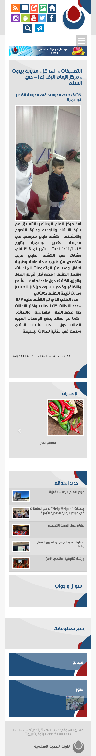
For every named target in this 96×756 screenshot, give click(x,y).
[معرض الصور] (43, 11)
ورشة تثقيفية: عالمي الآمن (65, 559)
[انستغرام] (15, 21)
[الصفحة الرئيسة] (52, 11)
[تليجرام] (39, 31)
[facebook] (51, 21)
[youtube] (34, 21)
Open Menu (81, 40)
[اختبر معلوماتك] (34, 11)
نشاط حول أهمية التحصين (66, 526)
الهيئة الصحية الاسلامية (52, 746)
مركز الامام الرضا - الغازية (66, 492)
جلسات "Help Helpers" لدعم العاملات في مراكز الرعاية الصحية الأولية (57, 511)
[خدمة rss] (15, 11)
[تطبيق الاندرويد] (25, 21)
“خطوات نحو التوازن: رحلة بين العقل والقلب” (60, 544)
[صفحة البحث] (28, 31)
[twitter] (42, 21)
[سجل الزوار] (24, 11)
